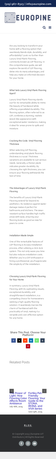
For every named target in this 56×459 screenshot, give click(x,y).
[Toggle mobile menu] (50, 27)
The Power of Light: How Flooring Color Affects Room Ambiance (18, 398)
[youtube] (34, 443)
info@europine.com (38, 3)
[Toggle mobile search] (44, 27)
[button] (11, 391)
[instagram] (28, 443)
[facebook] (21, 443)
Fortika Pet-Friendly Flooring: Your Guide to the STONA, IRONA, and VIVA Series (36, 401)
